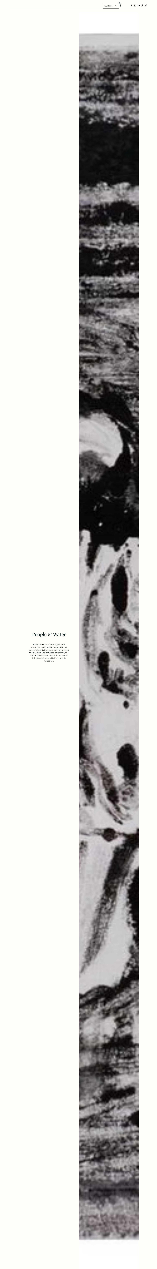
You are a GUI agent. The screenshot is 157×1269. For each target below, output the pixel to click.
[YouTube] (138, 5)
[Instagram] (135, 5)
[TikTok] (146, 5)
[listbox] (111, 6)
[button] (119, 4)
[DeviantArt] (142, 5)
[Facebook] (131, 5)
